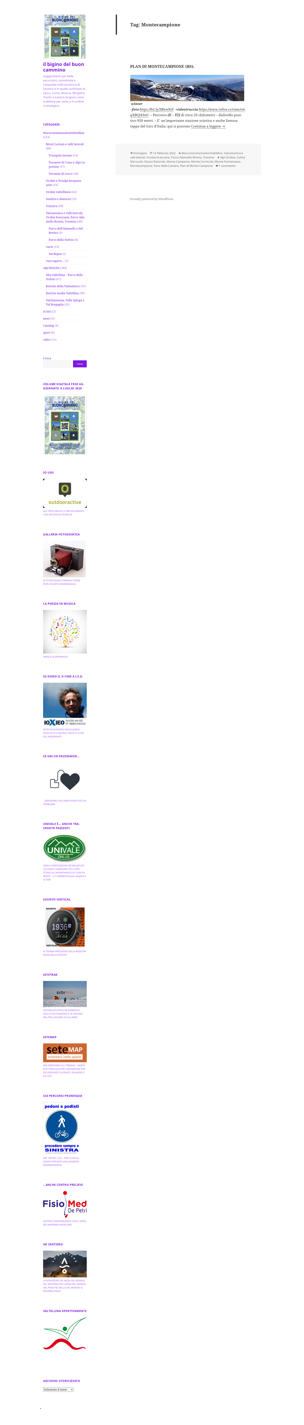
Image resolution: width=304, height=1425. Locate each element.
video (46, 340)
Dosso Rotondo (154, 161)
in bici (47, 311)
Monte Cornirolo (202, 161)
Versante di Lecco (60, 174)
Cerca (47, 358)
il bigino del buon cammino (63, 67)
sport (46, 332)
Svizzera (51, 206)
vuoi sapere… (55, 261)
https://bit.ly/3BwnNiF (157, 109)
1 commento (227, 166)
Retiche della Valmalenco (63, 286)
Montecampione (141, 166)
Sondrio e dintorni (58, 199)
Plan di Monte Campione (196, 166)
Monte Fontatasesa (227, 161)
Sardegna (55, 254)
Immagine (140, 153)
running (48, 325)
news (46, 318)
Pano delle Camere (166, 166)
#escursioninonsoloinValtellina (63, 133)
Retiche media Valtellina (62, 293)
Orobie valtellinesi (58, 192)
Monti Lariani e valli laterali (65, 144)
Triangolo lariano (60, 155)
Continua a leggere (208, 126)
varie (49, 247)
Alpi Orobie (227, 157)
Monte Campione (178, 161)
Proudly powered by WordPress (151, 199)
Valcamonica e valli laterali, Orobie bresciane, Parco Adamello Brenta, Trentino (65, 217)
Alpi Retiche (51, 268)
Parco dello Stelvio (61, 240)
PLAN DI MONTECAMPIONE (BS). (162, 66)
